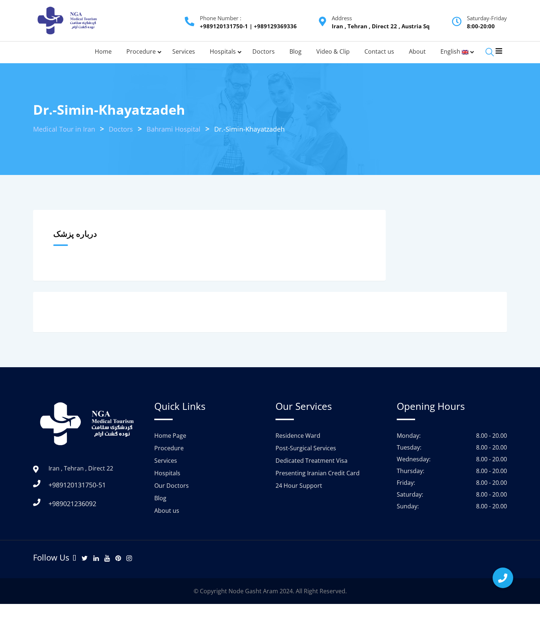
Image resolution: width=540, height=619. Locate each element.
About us (166, 511)
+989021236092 (72, 503)
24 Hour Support (299, 486)
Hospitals (167, 473)
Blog (160, 498)
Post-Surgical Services (306, 448)
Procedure (169, 448)
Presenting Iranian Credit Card (318, 473)
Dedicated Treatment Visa (312, 461)
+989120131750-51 (77, 484)
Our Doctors (171, 486)
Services (165, 461)
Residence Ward (298, 436)
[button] (503, 578)
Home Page (170, 436)
